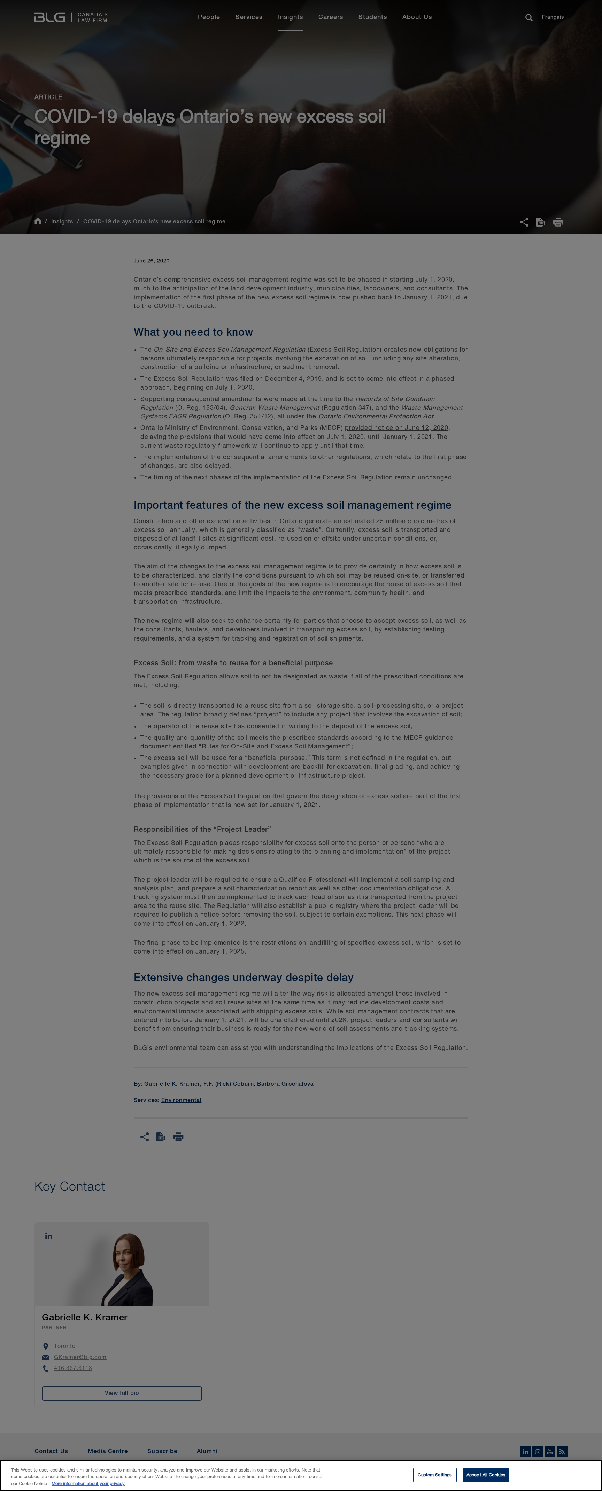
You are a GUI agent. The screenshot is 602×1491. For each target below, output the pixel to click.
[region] (301, 1475)
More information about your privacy (88, 1484)
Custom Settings (435, 1475)
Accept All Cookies (485, 1475)
